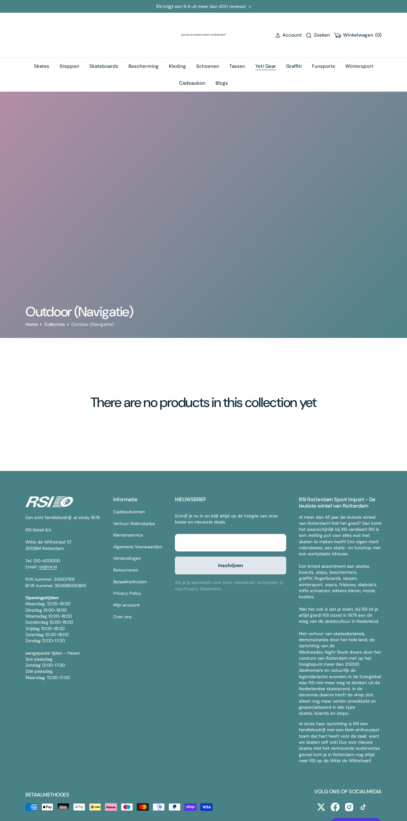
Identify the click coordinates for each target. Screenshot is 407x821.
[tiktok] (363, 807)
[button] (288, 35)
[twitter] (321, 807)
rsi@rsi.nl (47, 567)
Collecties (54, 324)
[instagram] (349, 807)
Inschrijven (230, 565)
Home (31, 324)
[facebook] (335, 807)
